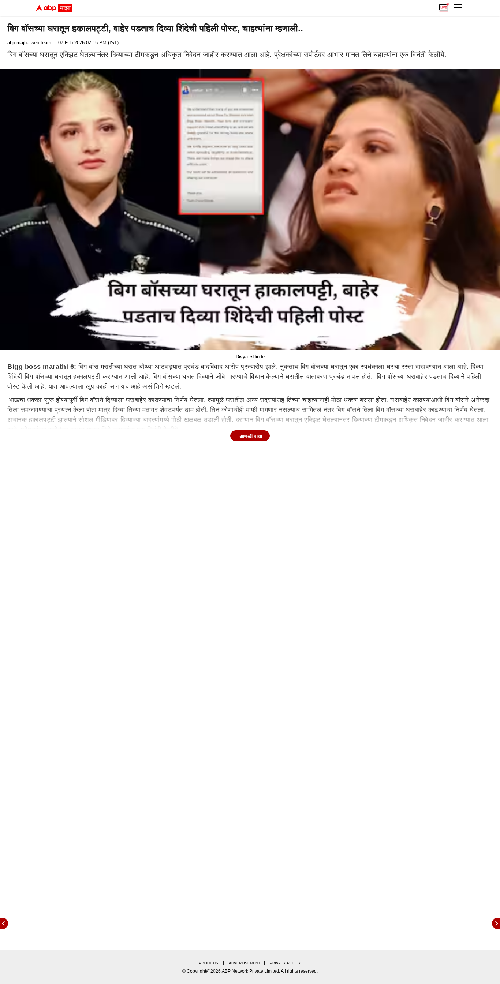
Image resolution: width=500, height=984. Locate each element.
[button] (458, 7)
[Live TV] (443, 5)
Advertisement (244, 963)
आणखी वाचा (251, 436)
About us (208, 963)
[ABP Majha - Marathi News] (54, 8)
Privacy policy (285, 963)
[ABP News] (496, 923)
